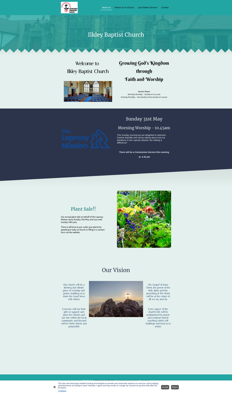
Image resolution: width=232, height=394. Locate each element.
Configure (62, 391)
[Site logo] (69, 7)
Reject (175, 387)
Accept (165, 387)
